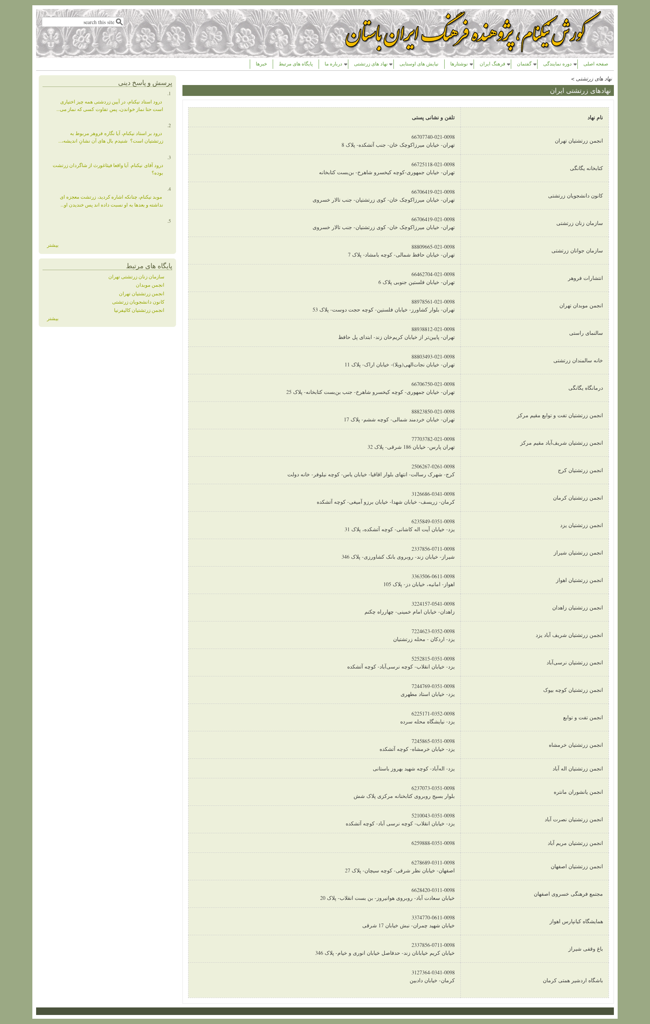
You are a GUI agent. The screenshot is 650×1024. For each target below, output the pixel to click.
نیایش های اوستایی (419, 64)
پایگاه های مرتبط (296, 64)
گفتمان (524, 64)
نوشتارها (459, 64)
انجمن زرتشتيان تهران (141, 293)
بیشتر (53, 245)
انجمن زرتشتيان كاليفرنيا (139, 310)
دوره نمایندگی (557, 64)
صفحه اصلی (595, 64)
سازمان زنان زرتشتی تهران (136, 276)
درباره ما (333, 64)
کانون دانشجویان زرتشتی (138, 302)
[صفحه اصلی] (474, 50)
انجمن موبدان (150, 285)
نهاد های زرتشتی (371, 64)
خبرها (261, 64)
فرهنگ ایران (492, 64)
